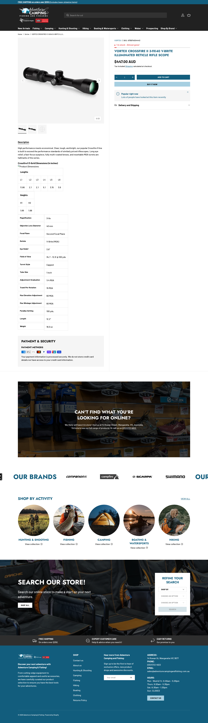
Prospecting (152, 28)
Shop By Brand (168, 28)
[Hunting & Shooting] (33, 520)
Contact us (78, 660)
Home (20, 34)
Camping (49, 28)
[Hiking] (174, 520)
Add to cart (163, 77)
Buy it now (152, 84)
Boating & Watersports (105, 28)
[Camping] (104, 520)
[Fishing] (68, 520)
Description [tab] (23, 142)
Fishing (36, 28)
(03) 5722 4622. (129, 428)
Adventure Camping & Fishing (33, 715)
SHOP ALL (25, 605)
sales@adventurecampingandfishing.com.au (168, 671)
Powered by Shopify (52, 715)
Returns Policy (80, 700)
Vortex (27, 34)
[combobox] (115, 15)
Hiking (86, 28)
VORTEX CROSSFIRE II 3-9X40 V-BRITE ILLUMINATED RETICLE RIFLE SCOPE (48, 34)
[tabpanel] (61, 238)
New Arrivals (24, 28)
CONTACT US (155, 698)
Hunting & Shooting (68, 28)
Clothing (125, 28)
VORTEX (117, 40)
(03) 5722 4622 (154, 664)
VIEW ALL (185, 498)
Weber (138, 28)
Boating (76, 690)
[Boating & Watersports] (139, 520)
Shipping (129, 66)
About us (77, 665)
